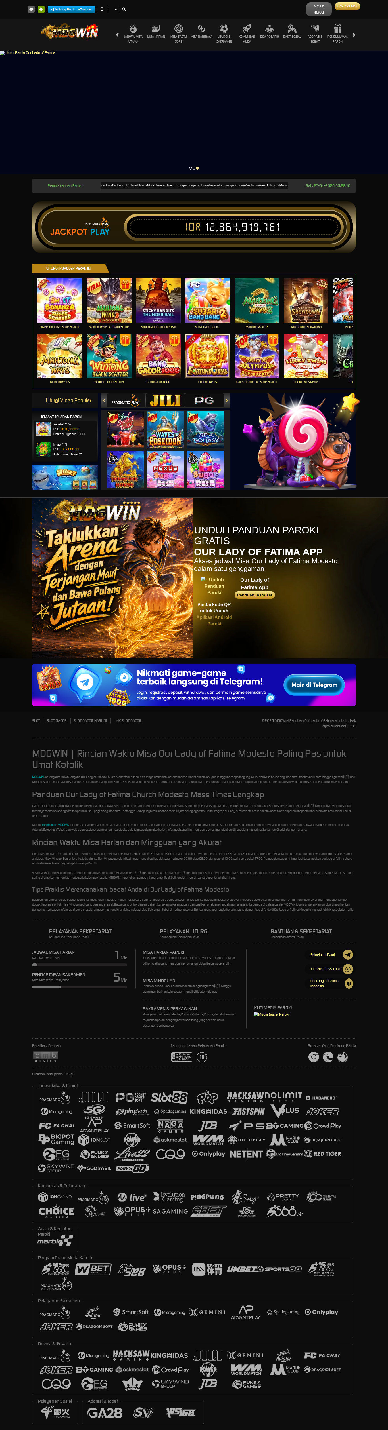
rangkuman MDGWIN (55, 825)
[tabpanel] (194, 112)
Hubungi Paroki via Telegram (74, 9)
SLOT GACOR (57, 720)
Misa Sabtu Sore (178, 39)
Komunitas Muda (247, 39)
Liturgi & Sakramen (224, 39)
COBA (128, 424)
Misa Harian (156, 37)
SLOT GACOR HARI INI (90, 720)
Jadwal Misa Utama (133, 39)
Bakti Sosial (292, 37)
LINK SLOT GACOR (127, 720)
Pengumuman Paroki (337, 39)
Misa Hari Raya (201, 37)
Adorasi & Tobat (315, 39)
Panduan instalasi (254, 595)
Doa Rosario (269, 37)
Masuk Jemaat (319, 9)
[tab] (126, 400)
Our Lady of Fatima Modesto (324, 983)
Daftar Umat (347, 6)
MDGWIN (38, 777)
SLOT (36, 720)
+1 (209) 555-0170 (326, 969)
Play (100, 232)
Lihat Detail (63, 300)
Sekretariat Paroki (323, 954)
